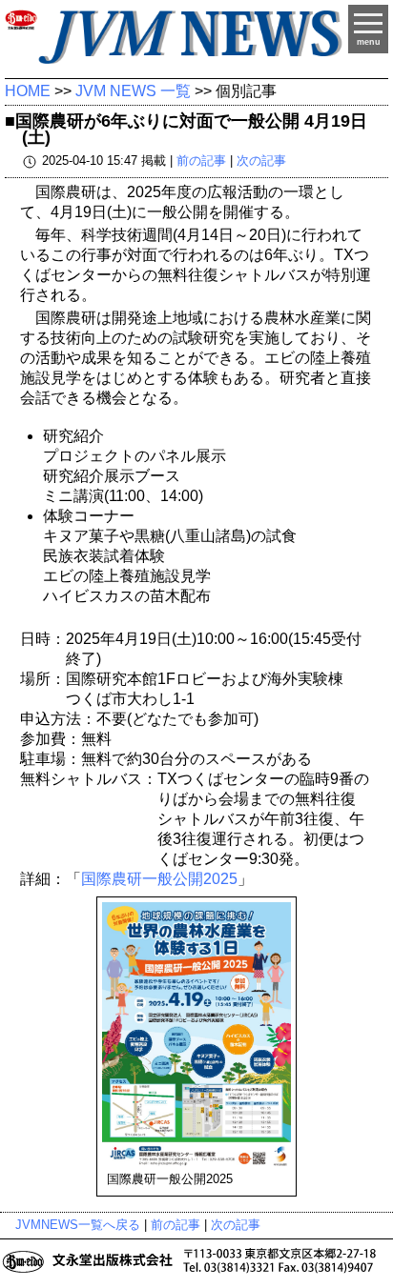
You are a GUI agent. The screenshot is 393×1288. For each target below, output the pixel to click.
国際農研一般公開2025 (159, 879)
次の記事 (261, 160)
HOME (28, 91)
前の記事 (201, 160)
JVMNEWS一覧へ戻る (77, 1225)
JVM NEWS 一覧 (133, 91)
